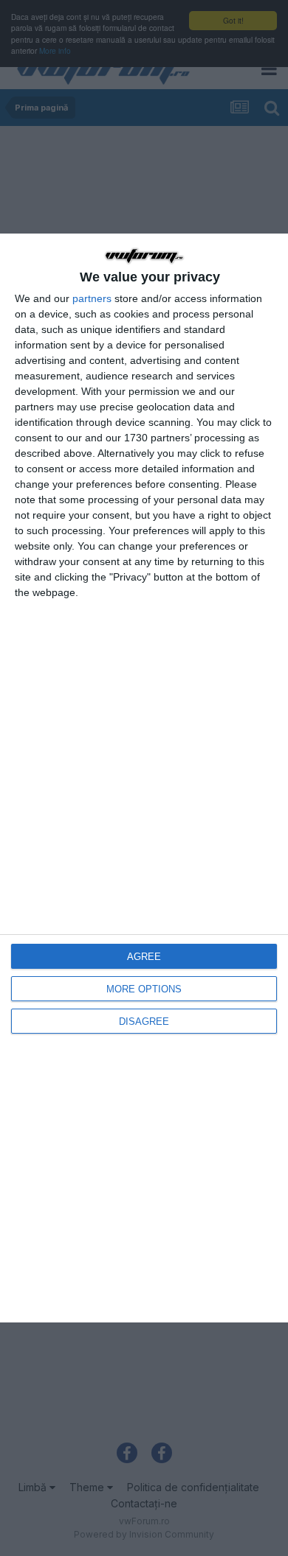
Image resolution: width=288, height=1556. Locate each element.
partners (92, 298)
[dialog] (144, 778)
